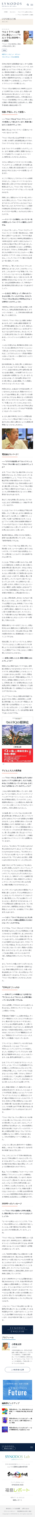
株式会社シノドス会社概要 (13, 1508)
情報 (4, 50)
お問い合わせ (25, 1508)
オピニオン (13, 12)
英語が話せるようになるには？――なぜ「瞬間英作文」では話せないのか (20, 1429)
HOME (6, 12)
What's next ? (8, 1448)
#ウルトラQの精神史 (12, 57)
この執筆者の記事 (17, 1370)
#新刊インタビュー (8, 54)
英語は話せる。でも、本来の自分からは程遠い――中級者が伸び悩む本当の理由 (21, 1411)
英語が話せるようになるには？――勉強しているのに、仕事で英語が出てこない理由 (20, 1420)
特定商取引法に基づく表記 (24, 1511)
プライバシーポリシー (9, 1511)
